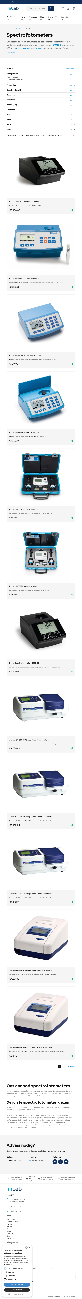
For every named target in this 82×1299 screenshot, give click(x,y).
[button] (17, 1294)
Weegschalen (12, 1246)
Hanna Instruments (22, 48)
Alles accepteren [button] (17, 1284)
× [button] (29, 1247)
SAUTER (57, 45)
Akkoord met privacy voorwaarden (21, 1282)
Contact (50, 18)
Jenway (38, 48)
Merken (23, 18)
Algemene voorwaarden (16, 1241)
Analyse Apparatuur (19, 28)
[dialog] (17, 1271)
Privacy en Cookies (69, 1296)
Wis (71, 74)
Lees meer (11, 52)
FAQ (56, 18)
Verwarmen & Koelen (14, 1251)
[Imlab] (13, 8)
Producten (11, 17)
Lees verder (15, 1264)
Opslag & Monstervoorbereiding (19, 1263)
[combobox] (37, 8)
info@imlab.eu (37, 1160)
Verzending (11, 1238)
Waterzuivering (12, 1256)
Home (8, 28)
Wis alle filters (70, 68)
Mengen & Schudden (15, 1249)
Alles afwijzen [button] (17, 1290)
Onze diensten (12, 1222)
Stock (9, 1231)
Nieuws (42, 18)
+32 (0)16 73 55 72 (16, 1160)
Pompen (10, 1254)
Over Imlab (65, 17)
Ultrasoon (10, 1261)
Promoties (33, 17)
